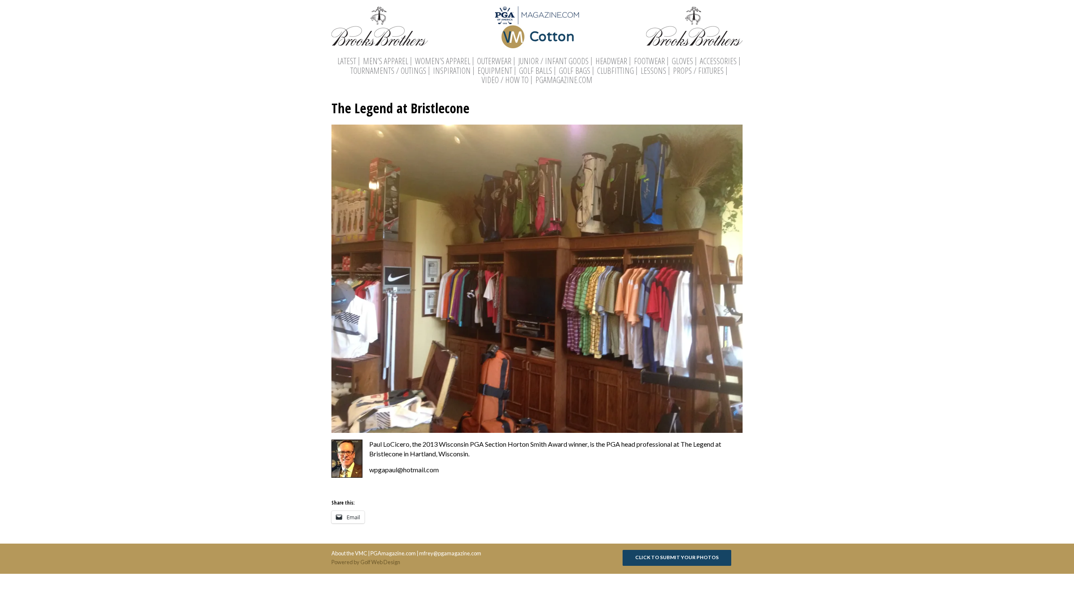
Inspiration (452, 71)
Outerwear (494, 61)
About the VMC (349, 553)
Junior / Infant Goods (553, 61)
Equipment (494, 71)
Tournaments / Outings (388, 71)
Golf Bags (574, 71)
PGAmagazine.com (563, 80)
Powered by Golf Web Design (365, 562)
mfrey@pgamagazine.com (450, 553)
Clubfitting (615, 71)
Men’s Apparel (385, 61)
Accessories (718, 61)
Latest (346, 61)
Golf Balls (535, 71)
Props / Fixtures (698, 71)
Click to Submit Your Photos (677, 557)
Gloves (682, 61)
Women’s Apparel (442, 61)
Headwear (611, 61)
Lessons (653, 71)
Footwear (649, 61)
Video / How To (505, 80)
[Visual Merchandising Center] (537, 15)
